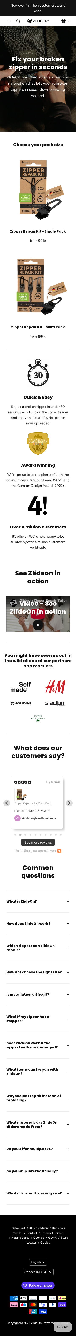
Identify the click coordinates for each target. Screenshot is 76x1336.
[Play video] (38, 625)
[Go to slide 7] (45, 835)
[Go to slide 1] (15, 835)
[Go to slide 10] (61, 835)
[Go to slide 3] (25, 835)
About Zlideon (38, 1228)
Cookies (38, 1238)
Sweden (35, 1272)
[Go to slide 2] (20, 835)
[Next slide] (69, 803)
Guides (45, 1242)
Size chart (18, 1228)
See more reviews (38, 842)
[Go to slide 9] (56, 835)
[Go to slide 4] (30, 835)
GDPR (52, 1238)
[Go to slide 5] (35, 835)
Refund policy (20, 1238)
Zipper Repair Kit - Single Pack (38, 231)
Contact (31, 1233)
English (36, 1262)
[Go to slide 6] (40, 835)
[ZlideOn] (38, 21)
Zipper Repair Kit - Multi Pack (38, 327)
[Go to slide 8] (51, 835)
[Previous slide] (6, 803)
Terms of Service (52, 1233)
